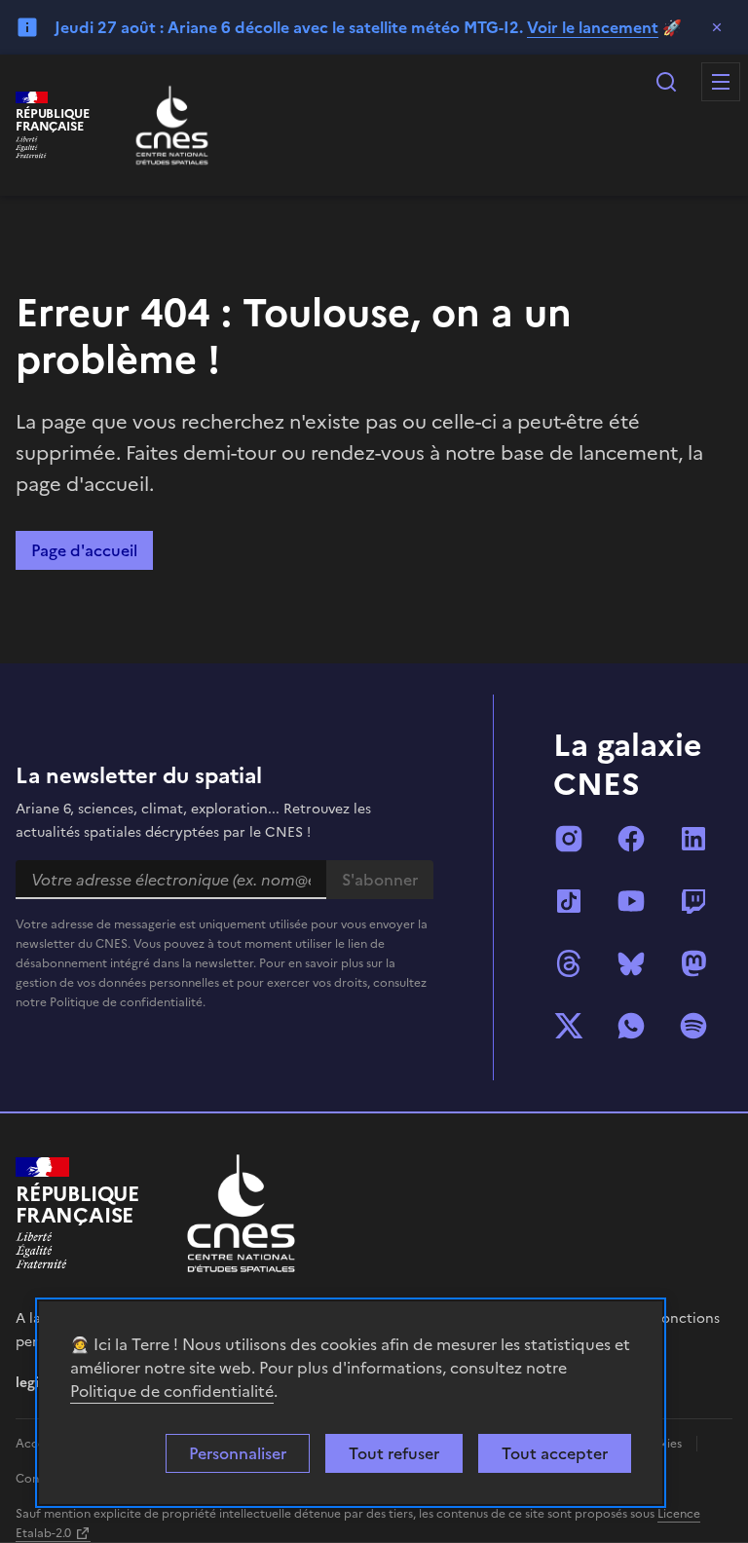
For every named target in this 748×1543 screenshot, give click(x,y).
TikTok (568, 901)
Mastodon (693, 963)
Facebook (631, 838)
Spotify (693, 1025)
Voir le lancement (592, 27)
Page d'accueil (84, 550)
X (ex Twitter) (568, 1025)
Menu (720, 81)
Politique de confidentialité (172, 1391)
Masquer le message (716, 27)
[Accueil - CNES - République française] (241, 1213)
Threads (568, 963)
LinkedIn (693, 838)
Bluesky (631, 963)
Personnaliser (237, 1453)
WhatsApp (631, 1025)
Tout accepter (555, 1453)
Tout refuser (394, 1453)
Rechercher (666, 81)
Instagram (568, 838)
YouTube (631, 901)
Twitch (693, 901)
